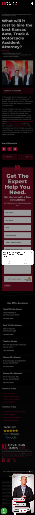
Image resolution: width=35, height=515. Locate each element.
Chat (25, 263)
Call (9, 263)
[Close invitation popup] (32, 252)
